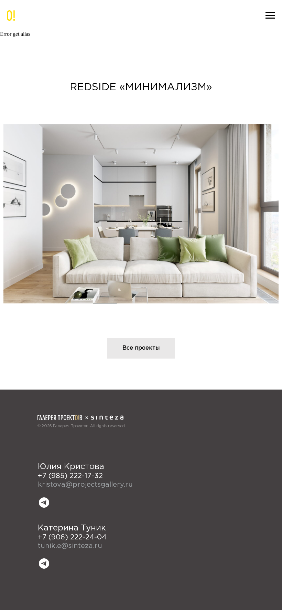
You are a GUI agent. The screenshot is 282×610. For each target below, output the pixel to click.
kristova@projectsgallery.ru (85, 485)
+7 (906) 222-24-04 (72, 537)
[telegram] (44, 502)
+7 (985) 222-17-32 (70, 476)
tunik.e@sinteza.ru (70, 546)
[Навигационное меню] (270, 15)
